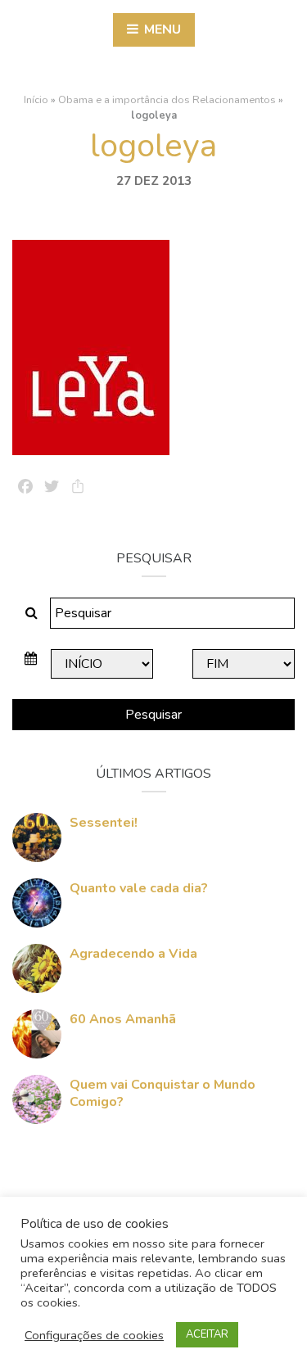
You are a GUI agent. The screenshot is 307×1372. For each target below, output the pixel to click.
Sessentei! (104, 823)
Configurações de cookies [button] (94, 1335)
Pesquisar (153, 715)
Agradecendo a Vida (133, 954)
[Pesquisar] (31, 613)
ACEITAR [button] (207, 1334)
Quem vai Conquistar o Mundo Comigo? (162, 1093)
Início (36, 100)
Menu (161, 29)
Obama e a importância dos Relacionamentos (167, 100)
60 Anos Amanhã (123, 1019)
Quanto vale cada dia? (139, 888)
